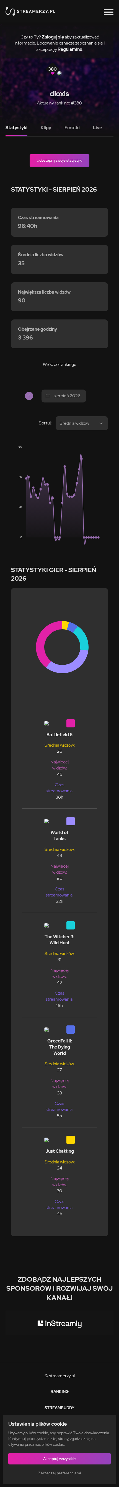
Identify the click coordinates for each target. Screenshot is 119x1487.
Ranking (60, 1391)
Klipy (46, 128)
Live (97, 128)
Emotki (72, 128)
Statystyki (16, 128)
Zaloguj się (53, 37)
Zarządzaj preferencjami (59, 1473)
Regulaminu (70, 49)
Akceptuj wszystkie (59, 1458)
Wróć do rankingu (59, 364)
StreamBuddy (59, 1407)
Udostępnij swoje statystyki (59, 160)
